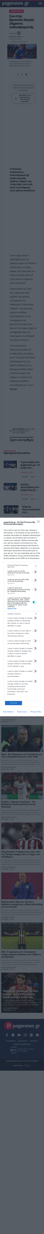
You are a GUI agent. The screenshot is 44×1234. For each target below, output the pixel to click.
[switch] (35, 572)
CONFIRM (13, 703)
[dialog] (22, 617)
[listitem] (22, 566)
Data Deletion (8, 712)
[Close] (39, 522)
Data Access (22, 712)
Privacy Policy (36, 712)
